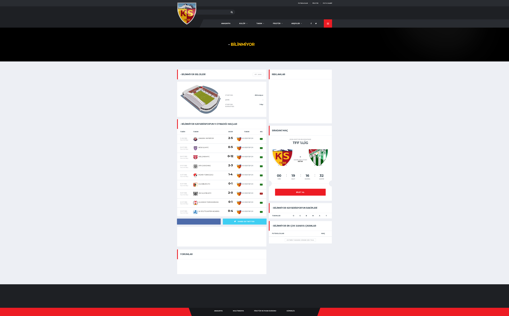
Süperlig (291, 311)
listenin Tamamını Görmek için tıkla (300, 240)
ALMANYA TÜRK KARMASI (208, 202)
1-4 (230, 174)
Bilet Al (300, 192)
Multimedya (238, 311)
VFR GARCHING (204, 166)
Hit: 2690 (258, 74)
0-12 (230, 156)
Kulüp (242, 23)
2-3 (230, 165)
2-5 (230, 138)
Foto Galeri (327, 3)
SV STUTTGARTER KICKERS (208, 211)
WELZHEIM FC (203, 157)
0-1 (230, 183)
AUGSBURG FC (204, 184)
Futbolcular (303, 3)
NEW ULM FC (203, 147)
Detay (300, 161)
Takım (259, 23)
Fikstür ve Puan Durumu (265, 311)
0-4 (230, 211)
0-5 (230, 147)
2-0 (230, 192)
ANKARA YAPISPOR (206, 138)
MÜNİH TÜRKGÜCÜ (205, 175)
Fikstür (315, 3)
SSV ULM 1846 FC (204, 193)
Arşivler (295, 23)
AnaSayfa (225, 23)
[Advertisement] (284, 12)
